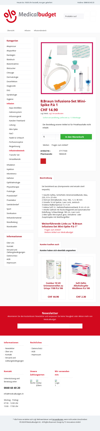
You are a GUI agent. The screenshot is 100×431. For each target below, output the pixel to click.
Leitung (12, 125)
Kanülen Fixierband (17, 120)
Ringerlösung (14, 146)
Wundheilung (12, 222)
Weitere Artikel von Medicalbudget (58, 232)
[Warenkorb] (93, 13)
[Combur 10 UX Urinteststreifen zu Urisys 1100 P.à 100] (53, 269)
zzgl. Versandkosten (56, 113)
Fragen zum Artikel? (59, 145)
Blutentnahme (13, 64)
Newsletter (9, 348)
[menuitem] (93, 13)
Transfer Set (14, 155)
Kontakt (10, 246)
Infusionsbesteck (16, 150)
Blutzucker (11, 68)
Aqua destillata (15, 108)
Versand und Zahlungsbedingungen (16, 250)
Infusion (10, 103)
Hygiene (10, 99)
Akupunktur (11, 50)
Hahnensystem (15, 112)
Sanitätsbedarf (13, 204)
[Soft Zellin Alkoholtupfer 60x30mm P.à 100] (81, 269)
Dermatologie (12, 77)
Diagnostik (11, 86)
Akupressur (11, 46)
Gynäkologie (12, 94)
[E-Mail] (43, 161)
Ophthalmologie (13, 182)
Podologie (11, 191)
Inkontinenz (11, 173)
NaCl (11, 133)
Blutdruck (11, 59)
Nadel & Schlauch (16, 137)
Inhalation (11, 165)
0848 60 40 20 (12, 388)
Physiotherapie (13, 187)
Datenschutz (12, 255)
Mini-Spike (13, 129)
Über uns (10, 242)
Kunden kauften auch (49, 244)
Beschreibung (46, 178)
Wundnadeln (12, 226)
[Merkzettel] (87, 13)
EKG (8, 90)
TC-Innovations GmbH (72, 422)
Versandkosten (57, 419)
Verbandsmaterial (14, 217)
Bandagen (11, 55)
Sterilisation (11, 213)
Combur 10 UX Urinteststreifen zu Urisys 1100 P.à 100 (53, 286)
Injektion (10, 169)
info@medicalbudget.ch (14, 394)
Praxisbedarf (12, 195)
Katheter (10, 178)
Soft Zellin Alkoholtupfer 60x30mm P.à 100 (81, 286)
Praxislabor (11, 200)
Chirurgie (10, 72)
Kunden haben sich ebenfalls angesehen (58, 250)
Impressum (11, 262)
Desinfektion (12, 81)
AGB (8, 259)
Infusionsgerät (15, 116)
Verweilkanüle (15, 159)
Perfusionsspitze (16, 142)
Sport (9, 209)
